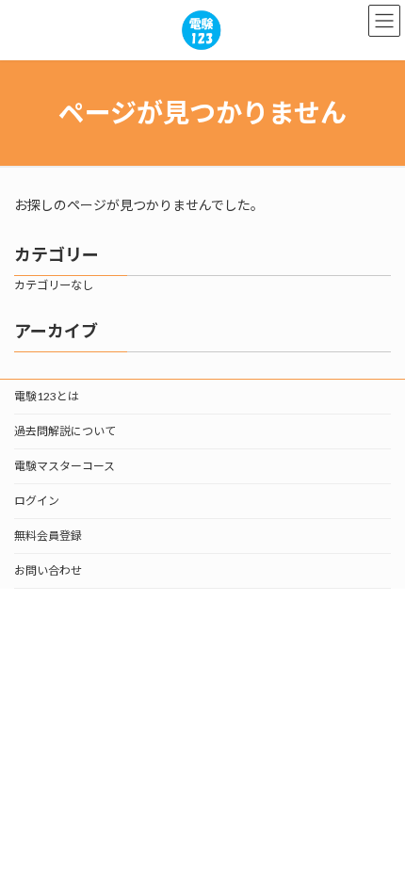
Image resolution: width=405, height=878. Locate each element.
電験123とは (46, 396)
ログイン (36, 501)
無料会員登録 (48, 535)
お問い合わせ (48, 570)
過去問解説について (65, 431)
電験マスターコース (64, 466)
